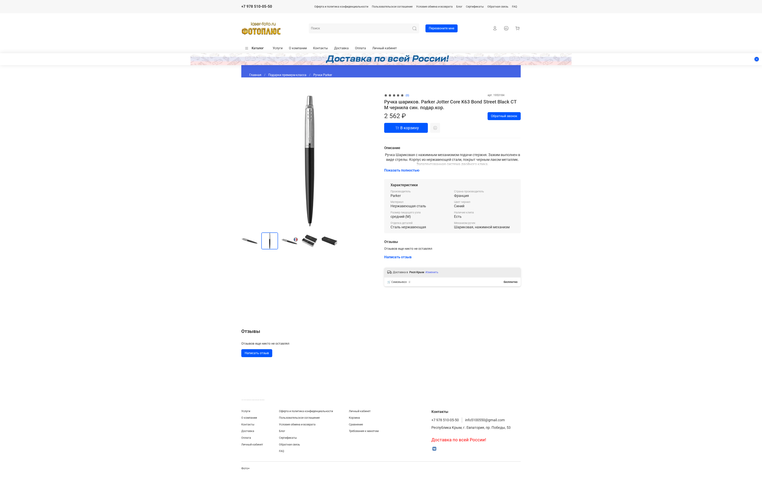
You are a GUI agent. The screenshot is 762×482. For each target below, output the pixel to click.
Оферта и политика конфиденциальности (341, 6)
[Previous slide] (247, 161)
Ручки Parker (322, 75)
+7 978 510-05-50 (256, 6)
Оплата (360, 48)
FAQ (514, 6)
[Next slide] (371, 161)
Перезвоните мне (441, 28)
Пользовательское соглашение (392, 6)
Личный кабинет (384, 48)
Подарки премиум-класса (287, 75)
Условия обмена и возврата (434, 6)
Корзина (354, 417)
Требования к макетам (364, 431)
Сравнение (356, 424)
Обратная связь (497, 6)
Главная (255, 75)
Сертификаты (475, 6)
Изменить (431, 272)
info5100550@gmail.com (485, 420)
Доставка (341, 48)
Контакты (320, 48)
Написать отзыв (257, 353)
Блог (459, 6)
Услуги (278, 48)
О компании (298, 48)
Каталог (258, 48)
